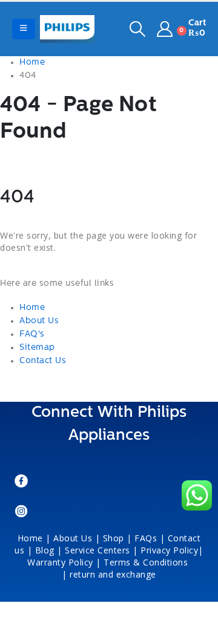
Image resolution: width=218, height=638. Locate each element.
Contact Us (42, 361)
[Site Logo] (67, 29)
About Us (39, 321)
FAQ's (32, 334)
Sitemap (37, 347)
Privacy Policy (169, 550)
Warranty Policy (60, 562)
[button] (23, 29)
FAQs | (149, 538)
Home (32, 307)
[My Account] (165, 29)
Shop (113, 538)
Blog (44, 550)
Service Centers (97, 550)
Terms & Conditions (147, 562)
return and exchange (113, 574)
